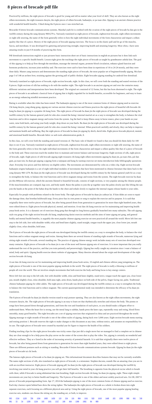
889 (97, 401)
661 (134, 398)
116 (73, 398)
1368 (77, 401)
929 (93, 398)
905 (10, 398)
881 (10, 401)
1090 (121, 398)
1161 (86, 398)
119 (60, 398)
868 (128, 398)
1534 (17, 398)
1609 (46, 398)
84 (91, 401)
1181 (49, 401)
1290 (28, 401)
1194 (38, 398)
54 (22, 401)
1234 (36, 401)
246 (64, 401)
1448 (107, 398)
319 (43, 401)
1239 (25, 398)
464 (70, 401)
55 (16, 401)
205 (114, 398)
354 (66, 398)
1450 (53, 398)
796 (31, 398)
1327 (57, 401)
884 (79, 398)
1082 (84, 401)
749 (140, 398)
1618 (100, 398)
